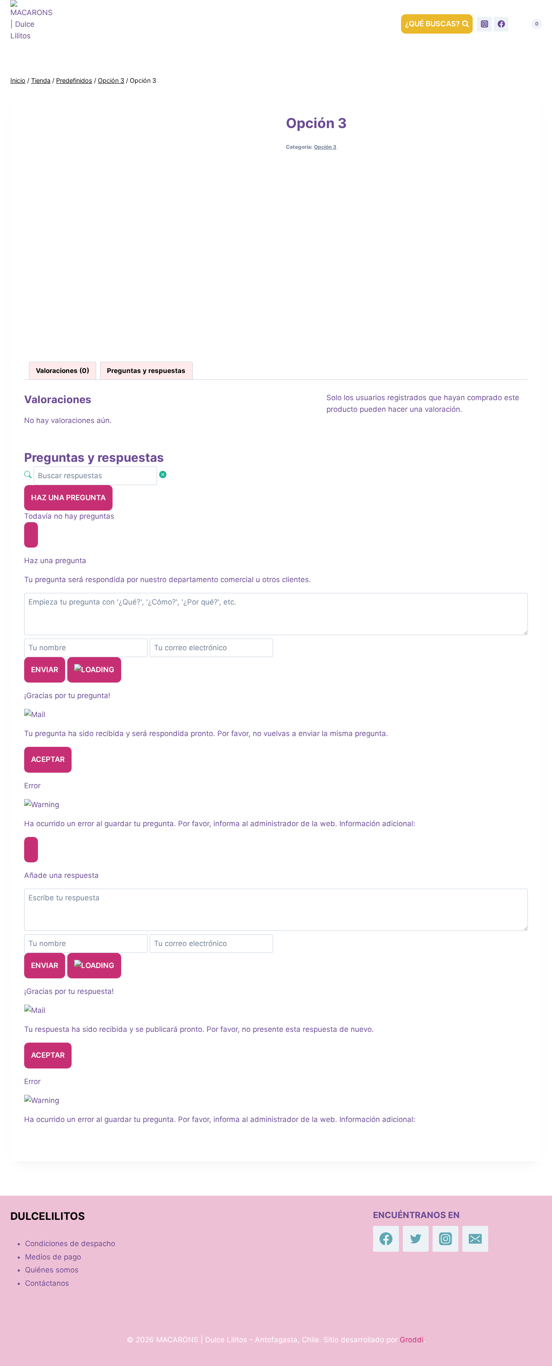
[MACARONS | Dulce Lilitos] (31, 24)
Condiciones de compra (293, 23)
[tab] (63, 371)
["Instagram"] (484, 24)
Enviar (44, 669)
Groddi (411, 1339)
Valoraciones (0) (62, 371)
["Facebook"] (501, 24)
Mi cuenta (371, 23)
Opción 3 (325, 147)
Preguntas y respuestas (146, 371)
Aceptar (48, 759)
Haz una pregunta (68, 497)
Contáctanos (206, 23)
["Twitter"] (416, 1239)
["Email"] (475, 1239)
